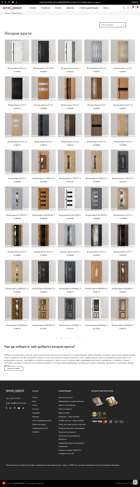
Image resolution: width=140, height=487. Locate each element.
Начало (7, 13)
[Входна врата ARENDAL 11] (17, 273)
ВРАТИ (58, 8)
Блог (34, 401)
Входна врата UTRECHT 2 (123, 178)
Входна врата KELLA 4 (17, 68)
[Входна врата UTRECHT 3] (96, 163)
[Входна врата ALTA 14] (43, 89)
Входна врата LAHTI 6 (123, 215)
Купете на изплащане (67, 405)
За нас (34, 397)
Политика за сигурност (67, 432)
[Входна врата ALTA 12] (17, 126)
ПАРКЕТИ (46, 8)
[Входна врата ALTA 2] (70, 126)
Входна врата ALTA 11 (96, 142)
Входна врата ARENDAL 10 (43, 289)
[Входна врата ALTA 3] (70, 53)
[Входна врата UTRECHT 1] (17, 199)
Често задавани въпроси (42, 420)
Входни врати (17, 13)
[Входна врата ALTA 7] (43, 126)
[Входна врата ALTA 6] (123, 126)
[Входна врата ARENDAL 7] (123, 273)
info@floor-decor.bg (18, 403)
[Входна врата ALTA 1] (17, 163)
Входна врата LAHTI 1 (123, 252)
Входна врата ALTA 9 (70, 105)
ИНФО (106, 8)
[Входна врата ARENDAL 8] (96, 273)
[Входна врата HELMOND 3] (43, 199)
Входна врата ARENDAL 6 (17, 325)
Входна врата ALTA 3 (70, 68)
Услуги (34, 405)
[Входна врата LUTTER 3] (43, 53)
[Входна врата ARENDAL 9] (70, 273)
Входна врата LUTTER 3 (43, 68)
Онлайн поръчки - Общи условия (71, 420)
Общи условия (64, 413)
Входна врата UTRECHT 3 (96, 178)
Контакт (35, 409)
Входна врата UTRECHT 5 (43, 178)
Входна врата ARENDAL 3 (97, 325)
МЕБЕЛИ (70, 8)
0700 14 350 (15, 398)
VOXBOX (35, 432)
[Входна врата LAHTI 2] (96, 236)
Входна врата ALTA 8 (97, 105)
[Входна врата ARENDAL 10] (43, 273)
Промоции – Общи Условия (69, 417)
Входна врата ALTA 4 (17, 105)
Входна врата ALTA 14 (43, 105)
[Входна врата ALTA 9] (70, 89)
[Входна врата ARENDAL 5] (43, 310)
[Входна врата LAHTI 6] (123, 199)
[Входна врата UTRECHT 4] (70, 163)
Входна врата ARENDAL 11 (17, 289)
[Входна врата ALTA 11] (96, 126)
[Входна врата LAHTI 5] (17, 236)
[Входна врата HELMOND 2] (70, 199)
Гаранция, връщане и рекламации (71, 428)
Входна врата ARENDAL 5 (44, 325)
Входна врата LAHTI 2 (96, 252)
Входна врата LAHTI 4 (43, 252)
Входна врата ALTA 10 (96, 68)
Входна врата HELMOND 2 (70, 215)
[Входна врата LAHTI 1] (123, 236)
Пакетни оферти (65, 409)
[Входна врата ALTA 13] (123, 89)
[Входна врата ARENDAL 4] (70, 310)
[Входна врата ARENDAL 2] (123, 310)
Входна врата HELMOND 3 (43, 215)
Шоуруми (36, 413)
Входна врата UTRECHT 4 (70, 178)
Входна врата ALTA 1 (17, 178)
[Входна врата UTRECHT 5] (43, 163)
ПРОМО (33, 8)
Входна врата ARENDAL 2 (123, 325)
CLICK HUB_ (129, 483)
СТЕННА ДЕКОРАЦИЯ (88, 8)
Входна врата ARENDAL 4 (70, 325)
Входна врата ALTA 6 (123, 142)
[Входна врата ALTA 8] (96, 89)
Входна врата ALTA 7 (44, 142)
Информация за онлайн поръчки (71, 401)
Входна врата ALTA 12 (17, 142)
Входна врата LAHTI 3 (70, 252)
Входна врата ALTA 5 (123, 68)
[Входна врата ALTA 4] (17, 89)
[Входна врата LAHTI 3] (70, 236)
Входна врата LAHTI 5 (17, 252)
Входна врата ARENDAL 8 (97, 289)
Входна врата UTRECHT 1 (17, 215)
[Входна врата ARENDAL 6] (17, 310)
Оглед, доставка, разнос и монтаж (72, 424)
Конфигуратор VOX (40, 428)
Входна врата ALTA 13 (123, 105)
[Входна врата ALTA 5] (123, 53)
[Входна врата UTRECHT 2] (123, 163)
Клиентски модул (39, 424)
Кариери (35, 417)
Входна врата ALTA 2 (70, 142)
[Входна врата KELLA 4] (17, 53)
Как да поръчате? (66, 397)
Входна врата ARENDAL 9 (70, 289)
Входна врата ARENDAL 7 (123, 289)
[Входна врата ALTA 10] (96, 53)
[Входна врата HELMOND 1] (96, 199)
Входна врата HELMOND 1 (96, 215)
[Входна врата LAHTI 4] (43, 236)
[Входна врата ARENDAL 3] (96, 310)
